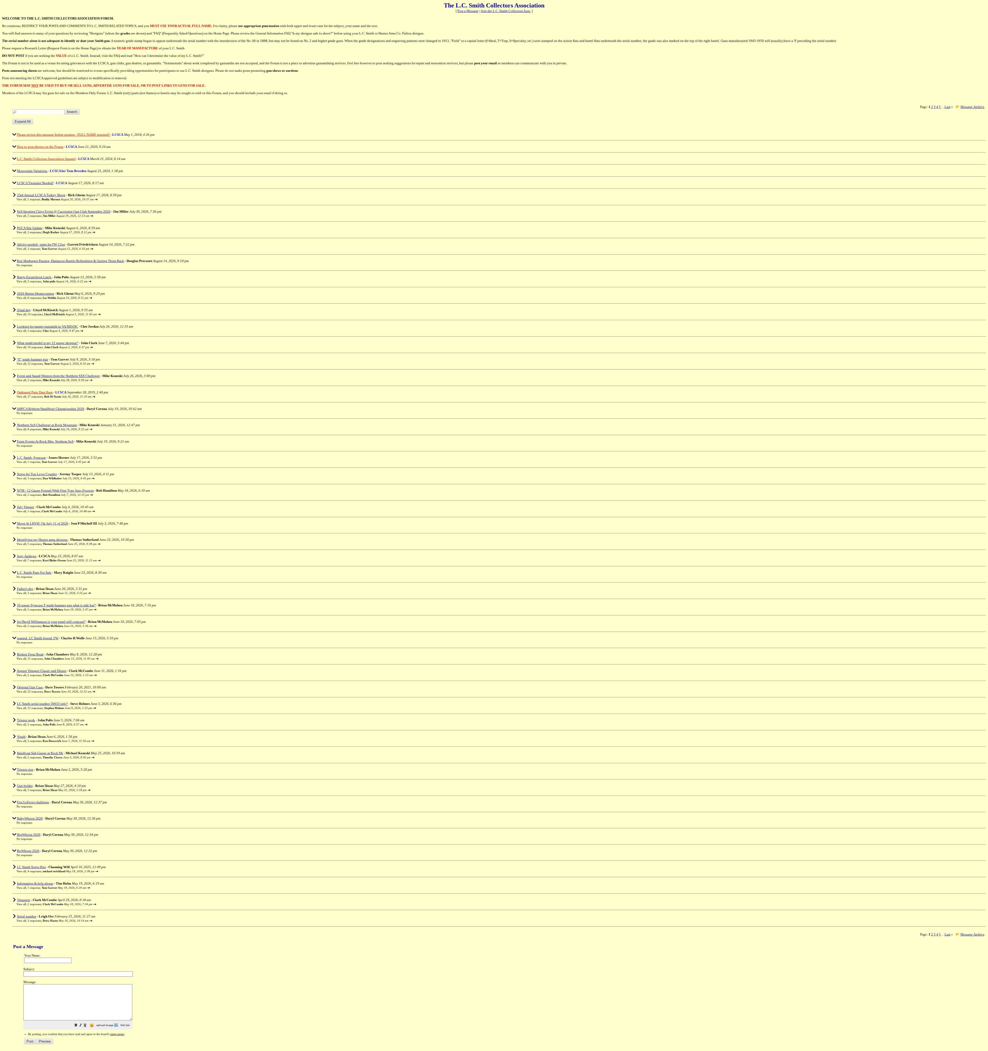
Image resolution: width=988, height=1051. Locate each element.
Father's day (25, 589)
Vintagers (23, 900)
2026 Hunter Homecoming (35, 293)
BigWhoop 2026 (28, 835)
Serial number (26, 916)
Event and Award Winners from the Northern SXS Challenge (58, 376)
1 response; (61, 199)
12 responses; (59, 363)
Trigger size (25, 769)
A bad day (24, 310)
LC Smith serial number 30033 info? (42, 704)
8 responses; (58, 297)
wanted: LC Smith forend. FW (37, 638)
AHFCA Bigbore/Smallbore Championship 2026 (50, 409)
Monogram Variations (32, 171)
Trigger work (26, 720)
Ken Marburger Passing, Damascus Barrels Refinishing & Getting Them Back (70, 261)
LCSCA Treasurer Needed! (35, 183)
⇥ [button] (96, 199)
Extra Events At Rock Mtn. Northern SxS (45, 441)
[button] (76, 1025)
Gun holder (25, 786)
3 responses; (59, 232)
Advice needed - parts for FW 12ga (41, 244)
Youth (21, 737)
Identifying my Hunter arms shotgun (42, 540)
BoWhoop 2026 (28, 851)
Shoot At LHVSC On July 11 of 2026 (42, 523)
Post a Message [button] (468, 11)
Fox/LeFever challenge (33, 802)
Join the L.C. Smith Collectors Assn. (506, 11)
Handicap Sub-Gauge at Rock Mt (40, 753)
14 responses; (62, 314)
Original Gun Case (30, 687)
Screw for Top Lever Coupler (37, 474)
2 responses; (58, 215)
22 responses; (59, 691)
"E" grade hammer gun (32, 359)
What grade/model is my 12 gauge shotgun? (47, 343)
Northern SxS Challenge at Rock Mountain (47, 425)
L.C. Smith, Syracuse (31, 458)
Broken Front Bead (30, 654)
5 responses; (62, 543)
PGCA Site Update (29, 228)
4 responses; (61, 871)
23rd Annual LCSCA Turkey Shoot (41, 195)
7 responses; (62, 560)
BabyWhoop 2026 (30, 818)
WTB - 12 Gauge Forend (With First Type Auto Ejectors (55, 490)
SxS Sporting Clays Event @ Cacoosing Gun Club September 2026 (63, 211)
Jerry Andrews (26, 556)
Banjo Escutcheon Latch (34, 277)
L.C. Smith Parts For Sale (34, 572)
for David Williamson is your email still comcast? (51, 622)
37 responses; (59, 396)
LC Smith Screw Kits (31, 867)
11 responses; (61, 658)
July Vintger (25, 507)
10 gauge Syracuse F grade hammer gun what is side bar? (56, 605)
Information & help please (35, 883)
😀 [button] (92, 1025)
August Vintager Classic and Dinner (41, 671)
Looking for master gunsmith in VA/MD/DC (47, 326)
